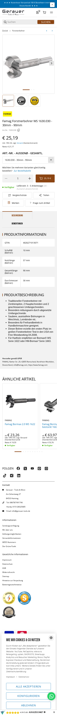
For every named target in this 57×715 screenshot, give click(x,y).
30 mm (26, 280)
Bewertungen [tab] (17, 223)
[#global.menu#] (51, 12)
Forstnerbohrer (18, 31)
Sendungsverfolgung (10, 525)
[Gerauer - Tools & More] (13, 12)
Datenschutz (7, 564)
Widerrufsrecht (8, 572)
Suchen (45, 22)
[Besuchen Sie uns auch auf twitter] (25, 468)
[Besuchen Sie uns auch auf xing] (11, 475)
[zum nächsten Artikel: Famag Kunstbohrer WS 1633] (52, 30)
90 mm (26, 270)
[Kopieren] (18, 130)
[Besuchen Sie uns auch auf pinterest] (39, 468)
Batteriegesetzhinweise (11, 584)
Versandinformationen (11, 538)
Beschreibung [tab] (17, 215)
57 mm (26, 260)
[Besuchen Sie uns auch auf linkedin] (18, 475)
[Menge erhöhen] (30, 178)
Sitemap (5, 576)
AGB (4, 568)
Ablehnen (28, 705)
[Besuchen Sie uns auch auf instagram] (46, 468)
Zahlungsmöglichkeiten (11, 534)
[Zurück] (5, 63)
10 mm (26, 250)
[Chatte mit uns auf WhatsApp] (51, 696)
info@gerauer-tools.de (21, 511)
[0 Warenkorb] (44, 12)
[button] (20, 401)
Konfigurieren (28, 696)
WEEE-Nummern (9, 542)
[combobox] (28, 160)
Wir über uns (7, 530)
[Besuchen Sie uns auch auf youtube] (32, 468)
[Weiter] (51, 63)
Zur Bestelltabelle (22, 170)
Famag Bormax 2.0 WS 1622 (20, 424)
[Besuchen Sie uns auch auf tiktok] (4, 475)
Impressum (7, 560)
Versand (20, 143)
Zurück (5, 31)
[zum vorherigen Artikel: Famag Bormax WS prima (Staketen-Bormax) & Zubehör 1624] (46, 30)
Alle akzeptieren (28, 686)
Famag (8, 420)
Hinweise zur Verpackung (12, 580)
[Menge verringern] (6, 178)
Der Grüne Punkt (9, 546)
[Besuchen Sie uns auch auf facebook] (18, 468)
